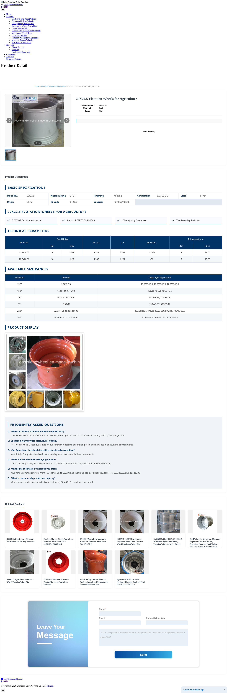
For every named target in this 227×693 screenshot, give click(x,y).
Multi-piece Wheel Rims (22, 33)
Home (8, 14)
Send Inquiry (149, 132)
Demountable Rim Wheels (22, 21)
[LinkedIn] (4, 7)
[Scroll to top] (3, 690)
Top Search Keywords (21, 52)
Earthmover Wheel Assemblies (24, 26)
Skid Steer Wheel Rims (21, 42)
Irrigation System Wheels (22, 40)
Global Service (18, 47)
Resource (10, 45)
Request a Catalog (13, 59)
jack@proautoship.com (13, 4)
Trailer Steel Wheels (20, 28)
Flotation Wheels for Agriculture (25, 38)
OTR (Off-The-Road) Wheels (24, 19)
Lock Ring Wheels (19, 35)
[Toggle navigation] (3, 9)
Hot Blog (15, 49)
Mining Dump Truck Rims (23, 23)
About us (10, 57)
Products (10, 16)
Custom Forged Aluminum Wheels (26, 31)
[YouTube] (6, 7)
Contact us (10, 54)
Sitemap (50, 686)
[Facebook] (1, 7)
